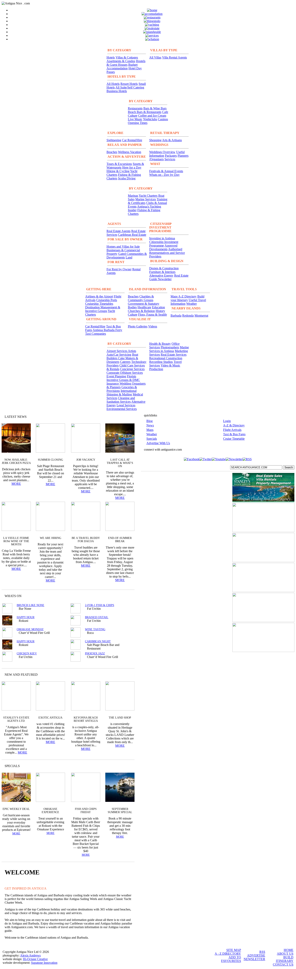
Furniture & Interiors (162, 272)
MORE (16, 483)
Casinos (163, 119)
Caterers (125, 362)
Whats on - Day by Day (164, 174)
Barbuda (176, 315)
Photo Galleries (137, 326)
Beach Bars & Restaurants (144, 112)
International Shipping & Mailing (122, 392)
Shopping (155, 140)
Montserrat (201, 315)
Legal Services (126, 405)
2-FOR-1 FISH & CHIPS (99, 605)
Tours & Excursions (119, 164)
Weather (191, 303)
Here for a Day (131, 167)
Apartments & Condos (121, 61)
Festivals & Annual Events (166, 171)
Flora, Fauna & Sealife (152, 314)
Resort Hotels (129, 83)
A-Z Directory (187, 296)
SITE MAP (233, 950)
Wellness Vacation (129, 152)
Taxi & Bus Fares (234, 434)
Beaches (112, 152)
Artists (132, 351)
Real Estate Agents (118, 231)
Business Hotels (117, 91)
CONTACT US (283, 964)
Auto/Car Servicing (119, 354)
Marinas (133, 195)
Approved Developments (163, 247)
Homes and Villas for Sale (123, 246)
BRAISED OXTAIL (96, 617)
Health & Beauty (160, 343)
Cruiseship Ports (106, 300)
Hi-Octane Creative (35, 959)
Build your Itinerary (187, 298)
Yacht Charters (148, 195)
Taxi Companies (95, 333)
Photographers (170, 347)
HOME (288, 950)
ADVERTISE (256, 955)
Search (289, 467)
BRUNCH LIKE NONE (30, 605)
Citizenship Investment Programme (163, 243)
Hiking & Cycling (118, 171)
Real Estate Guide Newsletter (168, 277)
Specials (151, 438)
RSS (262, 952)
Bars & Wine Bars (155, 108)
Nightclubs (150, 119)
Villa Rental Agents (174, 57)
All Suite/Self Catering (129, 87)
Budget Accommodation (122, 66)
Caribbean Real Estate (132, 234)
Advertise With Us (158, 443)
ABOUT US (285, 953)
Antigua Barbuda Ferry (107, 330)
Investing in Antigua (162, 238)
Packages (171, 155)
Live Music (135, 119)
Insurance (113, 383)
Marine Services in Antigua (169, 349)
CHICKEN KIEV (27, 653)
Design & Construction (164, 268)
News (150, 425)
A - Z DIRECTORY (228, 953)
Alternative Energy (161, 275)
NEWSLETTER (254, 959)
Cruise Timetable (234, 438)
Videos (152, 326)
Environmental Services (122, 409)
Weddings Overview (162, 152)
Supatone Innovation (44, 962)
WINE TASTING (95, 629)
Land (129, 257)
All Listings (116, 596)
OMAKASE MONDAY (30, 629)
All (123, 766)
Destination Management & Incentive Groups (102, 309)
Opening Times (137, 123)
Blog (149, 421)
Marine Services (145, 199)
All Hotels (113, 83)
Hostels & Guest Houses (126, 62)
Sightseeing (114, 140)
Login (227, 421)
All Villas (155, 57)
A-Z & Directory (234, 425)
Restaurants (135, 108)
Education (158, 307)
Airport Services (117, 351)
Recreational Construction (165, 358)
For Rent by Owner (119, 269)
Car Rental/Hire (132, 140)
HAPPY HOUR (25, 617)
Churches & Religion (141, 311)
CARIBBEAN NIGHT (98, 641)
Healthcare (144, 307)
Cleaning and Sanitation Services (121, 399)
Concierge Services (132, 369)
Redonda (188, 315)
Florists (131, 376)
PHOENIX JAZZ (95, 653)
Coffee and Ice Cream (152, 115)
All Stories (120, 416)
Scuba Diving (127, 178)
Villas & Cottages (127, 57)
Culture (132, 314)
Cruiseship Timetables (99, 303)
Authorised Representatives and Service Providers (167, 252)
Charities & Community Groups (141, 298)
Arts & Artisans (172, 140)
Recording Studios (161, 362)
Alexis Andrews (30, 955)
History (160, 311)
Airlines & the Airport (99, 296)
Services (170, 159)
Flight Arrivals (232, 429)
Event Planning (116, 376)
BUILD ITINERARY (284, 959)
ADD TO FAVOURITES (231, 959)
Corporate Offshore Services (125, 372)
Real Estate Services (173, 354)
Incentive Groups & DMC (123, 380)
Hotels (111, 57)
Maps (174, 296)
